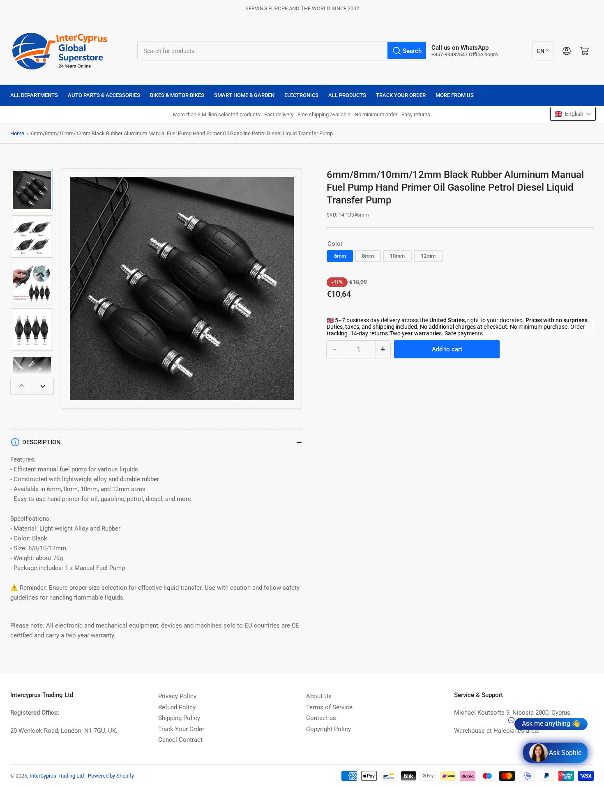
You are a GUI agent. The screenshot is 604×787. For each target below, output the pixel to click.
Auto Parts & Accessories (104, 95)
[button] (573, 113)
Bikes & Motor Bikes (177, 95)
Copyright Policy (328, 729)
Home (17, 133)
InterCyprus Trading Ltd (57, 776)
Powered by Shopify (111, 776)
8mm (368, 256)
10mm (397, 256)
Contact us (321, 718)
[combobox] (282, 50)
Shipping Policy (179, 718)
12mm (428, 256)
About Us (319, 696)
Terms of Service (329, 707)
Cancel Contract (180, 739)
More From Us (455, 95)
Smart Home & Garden (244, 95)
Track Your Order (401, 95)
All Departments (34, 95)
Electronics (301, 95)
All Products (347, 95)
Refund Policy (177, 707)
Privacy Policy (177, 696)
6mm (340, 256)
